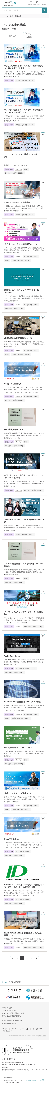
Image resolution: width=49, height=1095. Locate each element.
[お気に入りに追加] (43, 46)
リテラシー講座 (7, 16)
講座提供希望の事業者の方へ (12, 1020)
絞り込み (13, 35)
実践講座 (18, 16)
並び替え (28, 34)
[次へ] (32, 958)
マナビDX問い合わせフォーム (32, 1080)
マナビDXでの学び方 (9, 1010)
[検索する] (44, 10)
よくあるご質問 (37, 1029)
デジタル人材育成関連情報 (11, 1016)
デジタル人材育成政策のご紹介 (13, 1013)
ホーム (4, 982)
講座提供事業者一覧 (9, 1023)
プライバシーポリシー (19, 1029)
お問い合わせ (6, 1031)
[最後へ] (37, 958)
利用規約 (4, 1029)
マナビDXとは (7, 1007)
